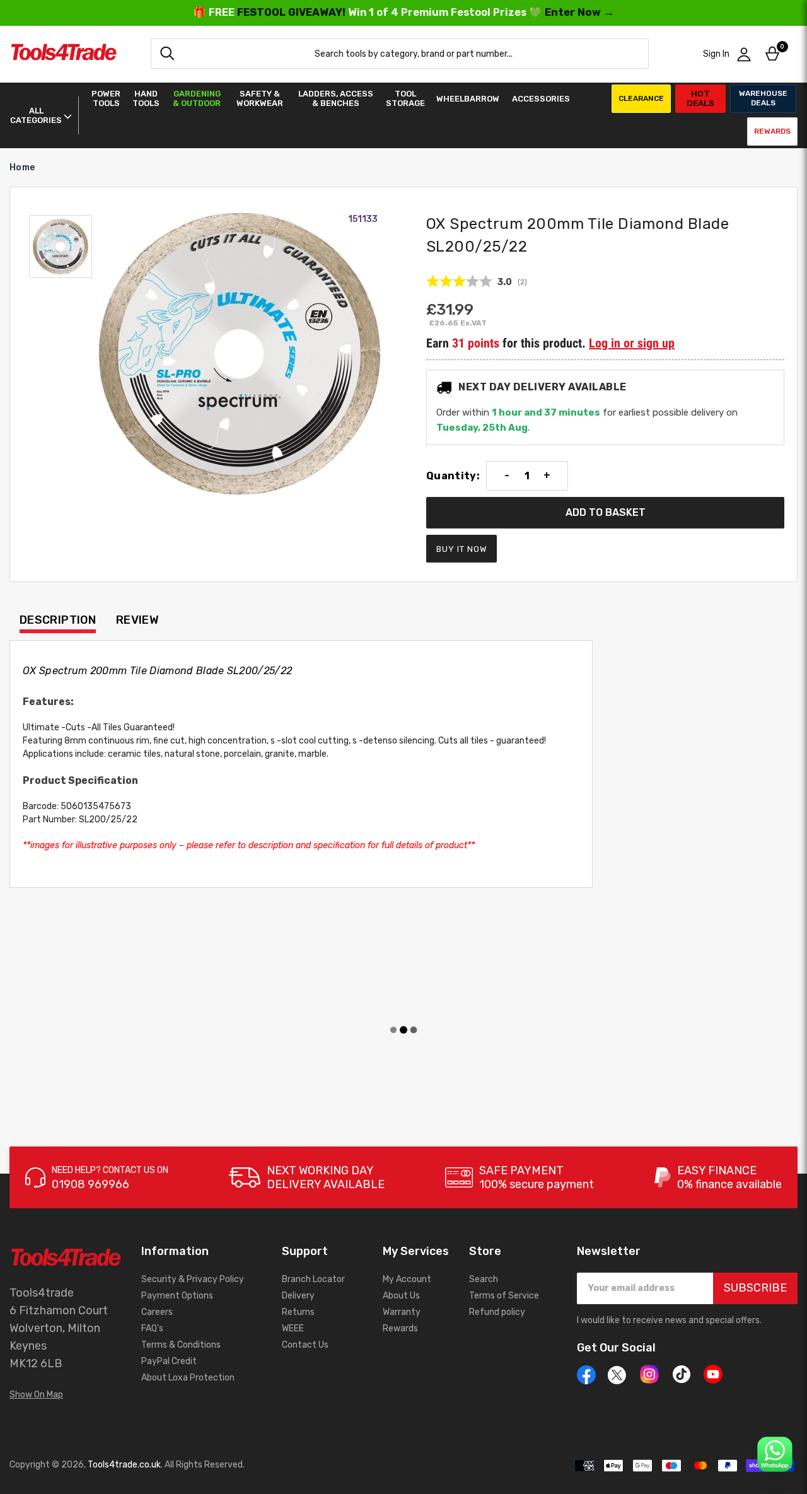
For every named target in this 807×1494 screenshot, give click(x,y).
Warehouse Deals (763, 98)
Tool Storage (405, 98)
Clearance (641, 98)
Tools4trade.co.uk (124, 1464)
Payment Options (177, 1295)
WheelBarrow (467, 98)
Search (483, 1279)
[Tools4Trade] (63, 53)
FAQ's (152, 1328)
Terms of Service (504, 1295)
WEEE (293, 1328)
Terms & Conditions (181, 1344)
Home (22, 167)
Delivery (298, 1295)
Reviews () (476, 282)
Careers (157, 1312)
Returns (298, 1312)
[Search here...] (167, 54)
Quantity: (453, 476)
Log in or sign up (632, 343)
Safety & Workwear (259, 98)
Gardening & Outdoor (197, 98)
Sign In (716, 54)
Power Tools (105, 98)
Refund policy (497, 1312)
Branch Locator (313, 1279)
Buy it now (461, 549)
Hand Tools (146, 98)
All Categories (36, 115)
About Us (401, 1295)
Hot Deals (700, 98)
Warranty (402, 1312)
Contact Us (305, 1344)
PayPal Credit (169, 1361)
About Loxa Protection (188, 1377)
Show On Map (36, 1394)
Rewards (772, 131)
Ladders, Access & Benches (335, 98)
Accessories (541, 98)
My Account (407, 1279)
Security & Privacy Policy (192, 1279)
